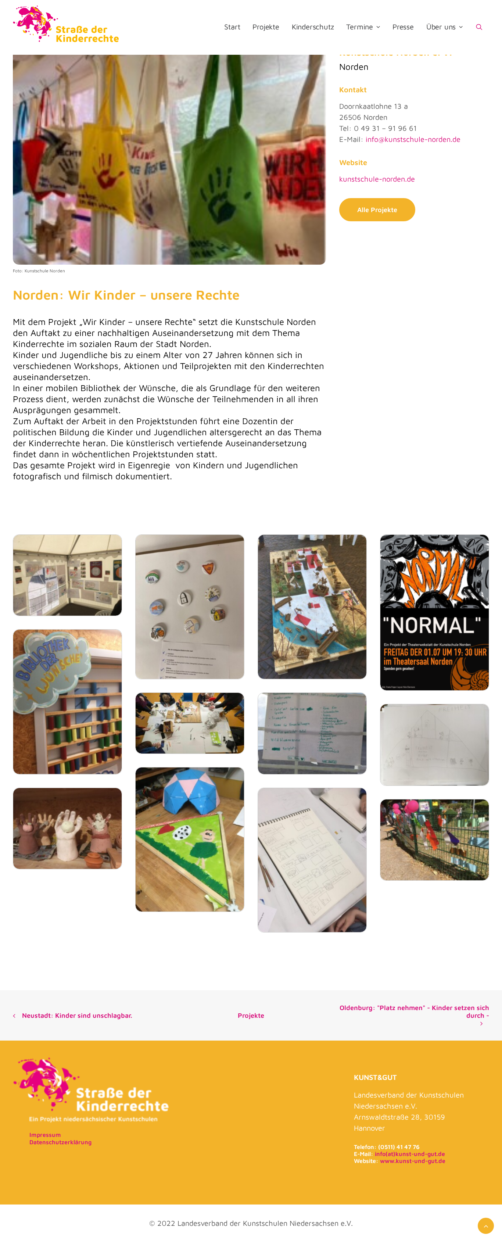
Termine (359, 26)
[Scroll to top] (486, 1225)
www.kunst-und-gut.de (412, 1160)
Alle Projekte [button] (377, 210)
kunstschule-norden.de (377, 179)
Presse (403, 26)
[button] (482, 27)
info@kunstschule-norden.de (413, 139)
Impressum (45, 1134)
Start (232, 26)
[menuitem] (232, 27)
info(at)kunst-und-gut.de (410, 1153)
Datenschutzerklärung (60, 1142)
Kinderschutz (313, 26)
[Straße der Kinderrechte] (66, 27)
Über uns (441, 26)
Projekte (265, 26)
